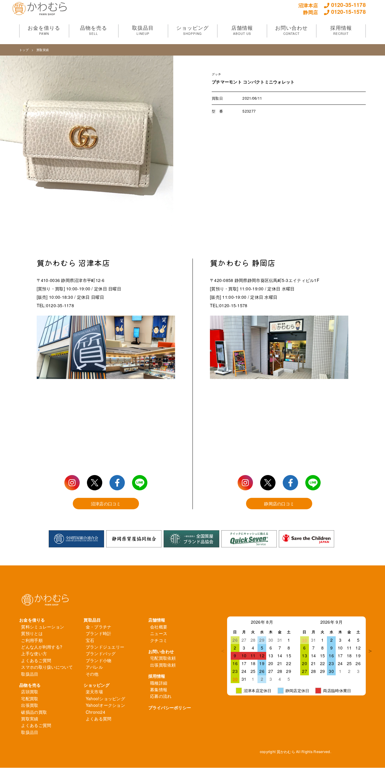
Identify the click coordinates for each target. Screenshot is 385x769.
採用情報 (156, 676)
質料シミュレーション (42, 627)
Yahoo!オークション (105, 705)
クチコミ (158, 640)
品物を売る (30, 685)
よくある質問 (99, 719)
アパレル (94, 667)
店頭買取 (29, 692)
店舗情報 (156, 620)
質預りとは (31, 633)
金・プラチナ (99, 627)
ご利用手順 (31, 640)
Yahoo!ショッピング (105, 698)
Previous (223, 651)
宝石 (90, 640)
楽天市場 (94, 692)
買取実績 (42, 50)
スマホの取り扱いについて (46, 667)
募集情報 (158, 689)
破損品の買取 (34, 712)
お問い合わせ (161, 651)
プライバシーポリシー (169, 707)
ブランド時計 (99, 633)
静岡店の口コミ (279, 504)
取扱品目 (29, 674)
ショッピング (96, 685)
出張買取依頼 (163, 665)
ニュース (158, 633)
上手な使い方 (34, 653)
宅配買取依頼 (163, 658)
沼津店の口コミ (106, 504)
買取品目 (92, 620)
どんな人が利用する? (41, 647)
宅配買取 (29, 698)
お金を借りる (32, 620)
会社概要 (158, 627)
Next (370, 651)
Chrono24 (95, 712)
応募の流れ (160, 696)
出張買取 (29, 705)
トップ (24, 50)
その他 (92, 674)
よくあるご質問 (36, 660)
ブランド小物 (99, 660)
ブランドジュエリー (105, 647)
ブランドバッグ (101, 653)
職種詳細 (158, 683)
